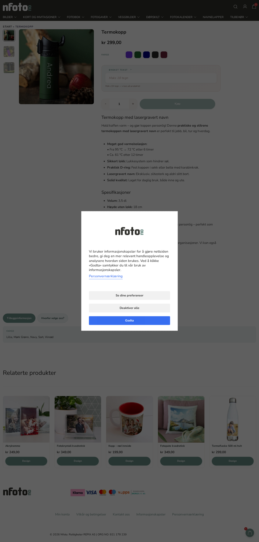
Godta (129, 321)
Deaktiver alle (129, 308)
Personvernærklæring (106, 276)
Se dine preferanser (129, 296)
